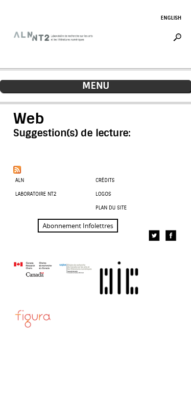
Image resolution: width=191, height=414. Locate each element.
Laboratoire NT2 (35, 194)
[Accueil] (54, 47)
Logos (103, 194)
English (171, 18)
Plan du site (111, 208)
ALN (19, 180)
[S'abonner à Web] (17, 169)
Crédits (105, 180)
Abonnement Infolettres (78, 225)
